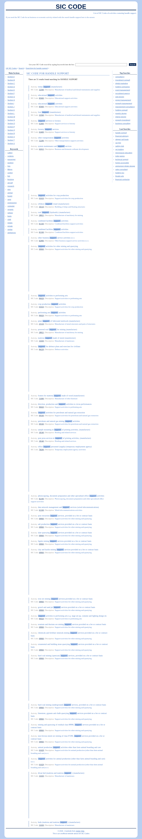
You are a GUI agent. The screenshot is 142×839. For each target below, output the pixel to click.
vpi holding (119, 149)
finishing (10, 180)
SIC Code (71, 6)
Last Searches (125, 129)
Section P (11, 127)
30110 (41, 207)
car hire (118, 143)
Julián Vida (80, 831)
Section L (11, 113)
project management (123, 100)
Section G (11, 97)
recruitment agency (122, 93)
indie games (120, 156)
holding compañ (121, 110)
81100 (41, 224)
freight (9, 196)
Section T (11, 140)
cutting (9, 153)
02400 (41, 124)
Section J (10, 107)
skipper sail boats (122, 139)
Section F (11, 93)
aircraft (10, 183)
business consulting (122, 124)
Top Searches (125, 73)
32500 (41, 90)
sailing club (119, 146)
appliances (11, 233)
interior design (120, 117)
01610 (41, 198)
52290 (41, 141)
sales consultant (121, 169)
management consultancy (125, 107)
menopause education (123, 153)
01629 (41, 750)
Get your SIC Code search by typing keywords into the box (51, 65)
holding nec (119, 173)
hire (8, 166)
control (10, 173)
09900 (41, 249)
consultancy (119, 77)
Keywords (14, 149)
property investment (122, 120)
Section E (11, 90)
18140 (41, 432)
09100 (41, 415)
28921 (41, 215)
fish (8, 176)
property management (123, 103)
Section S (11, 137)
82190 (41, 499)
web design (119, 97)
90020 (41, 298)
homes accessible (122, 163)
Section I (10, 103)
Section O (11, 124)
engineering (12, 203)
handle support (121, 133)
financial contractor (122, 180)
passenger (11, 159)
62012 (41, 149)
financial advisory (122, 136)
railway (10, 213)
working (10, 163)
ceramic (10, 210)
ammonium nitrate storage (125, 166)
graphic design (121, 113)
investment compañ (122, 80)
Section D (11, 87)
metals (9, 223)
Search (21, 68)
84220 (41, 349)
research (10, 186)
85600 (41, 98)
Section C (11, 83)
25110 (41, 324)
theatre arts (119, 176)
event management (122, 90)
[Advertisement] (71, 39)
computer (11, 206)
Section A (11, 77)
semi (9, 200)
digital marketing (121, 83)
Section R (11, 134)
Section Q (11, 130)
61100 (41, 510)
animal (10, 193)
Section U (11, 144)
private (10, 226)
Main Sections (14, 73)
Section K (11, 110)
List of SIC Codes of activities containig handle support (114, 13)
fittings (9, 169)
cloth (9, 220)
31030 (41, 341)
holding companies (122, 87)
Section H (11, 100)
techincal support (121, 159)
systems (10, 156)
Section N (11, 120)
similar (9, 230)
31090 (41, 399)
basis (9, 216)
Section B (11, 80)
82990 (41, 241)
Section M (11, 117)
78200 (41, 450)
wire (9, 190)
